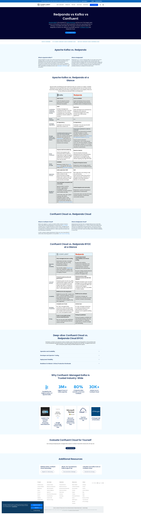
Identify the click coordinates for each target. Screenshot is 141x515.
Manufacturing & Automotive (64, 488)
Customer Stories (50, 484)
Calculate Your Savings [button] (89, 471)
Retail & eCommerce (63, 486)
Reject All (36, 507)
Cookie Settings (84, 507)
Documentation (74, 488)
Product (39, 482)
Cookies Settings (36, 510)
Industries (61, 482)
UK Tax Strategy (85, 501)
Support (73, 492)
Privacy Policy (62, 507)
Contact (84, 486)
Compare (73, 503)
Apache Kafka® (53, 22)
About (84, 482)
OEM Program (74, 499)
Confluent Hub (39, 499)
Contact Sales (98, 1)
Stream (38, 490)
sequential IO (60, 138)
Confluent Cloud (84, 27)
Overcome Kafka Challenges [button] (69, 471)
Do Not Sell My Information (69, 507)
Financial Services (62, 484)
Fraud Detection (50, 495)
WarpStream (70, 268)
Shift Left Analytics (50, 488)
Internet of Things (50, 499)
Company (84, 484)
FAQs (83, 495)
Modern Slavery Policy (77, 507)
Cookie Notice (14, 506)
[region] (23, 507)
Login (92, 1)
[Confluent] (43, 5)
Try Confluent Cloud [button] (70, 32)
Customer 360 (49, 497)
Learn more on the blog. (64, 233)
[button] (46, 390)
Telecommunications (62, 490)
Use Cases (49, 482)
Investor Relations (86, 490)
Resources (74, 482)
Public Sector (61, 492)
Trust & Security (85, 499)
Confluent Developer (75, 486)
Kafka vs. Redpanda (46, 41)
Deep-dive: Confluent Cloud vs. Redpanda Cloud (88, 41)
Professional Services (76, 495)
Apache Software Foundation (74, 510)
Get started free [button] (70, 448)
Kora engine (65, 225)
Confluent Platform (40, 486)
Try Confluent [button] (94, 4)
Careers (84, 488)
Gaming (60, 497)
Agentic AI (48, 492)
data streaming (71, 22)
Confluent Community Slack (65, 202)
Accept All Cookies (36, 505)
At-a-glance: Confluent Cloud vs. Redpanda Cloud (64, 41)
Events (73, 497)
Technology (61, 495)
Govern (38, 495)
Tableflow (39, 497)
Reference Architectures (51, 486)
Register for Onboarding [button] (47, 471)
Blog (83, 492)
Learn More (84, 1)
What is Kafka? (74, 484)
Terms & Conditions (56, 507)
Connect (38, 492)
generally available (67, 167)
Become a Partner (86, 497)
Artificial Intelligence (50, 490)
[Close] (42, 502)
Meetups (73, 501)
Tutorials (73, 490)
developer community (62, 65)
